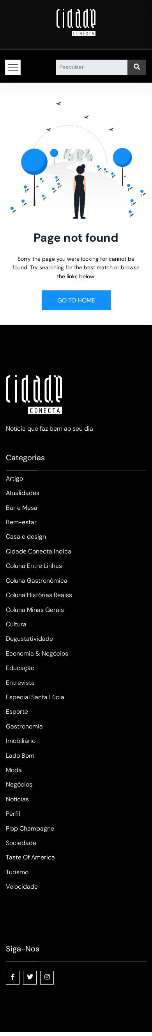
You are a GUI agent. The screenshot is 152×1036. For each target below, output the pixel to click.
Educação (20, 668)
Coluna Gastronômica (36, 580)
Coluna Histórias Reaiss (39, 595)
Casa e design (26, 536)
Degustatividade (29, 639)
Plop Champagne (30, 828)
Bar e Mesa (21, 508)
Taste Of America (30, 857)
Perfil (13, 814)
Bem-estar (21, 522)
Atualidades (22, 493)
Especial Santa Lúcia (35, 697)
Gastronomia (24, 726)
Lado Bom (20, 755)
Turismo (17, 872)
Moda (14, 770)
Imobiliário (20, 741)
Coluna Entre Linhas (34, 566)
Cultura (16, 624)
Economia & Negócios (37, 653)
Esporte (17, 711)
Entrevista (20, 683)
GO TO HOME (76, 300)
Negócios (19, 784)
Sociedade (21, 843)
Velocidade (22, 886)
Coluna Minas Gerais (35, 610)
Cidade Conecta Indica (38, 551)
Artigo (14, 478)
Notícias (17, 799)
